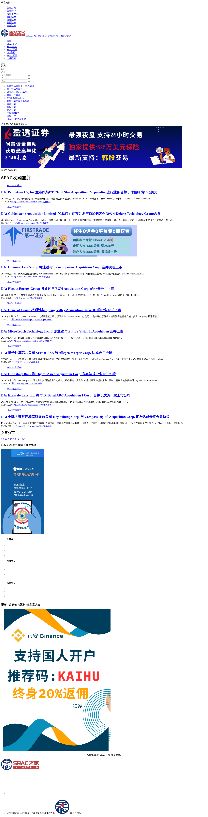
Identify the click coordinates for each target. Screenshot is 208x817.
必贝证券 (11, 16)
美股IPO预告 (13, 113)
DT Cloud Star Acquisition (26, 202)
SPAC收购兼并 (14, 185)
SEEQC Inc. (21, 362)
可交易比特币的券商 (17, 92)
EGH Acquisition (23, 298)
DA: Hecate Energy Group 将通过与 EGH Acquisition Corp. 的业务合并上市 (57, 288)
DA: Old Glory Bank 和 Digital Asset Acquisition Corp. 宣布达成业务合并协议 (58, 374)
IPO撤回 (11, 52)
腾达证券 (11, 110)
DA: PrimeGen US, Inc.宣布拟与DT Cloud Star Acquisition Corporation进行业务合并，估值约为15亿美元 (79, 192)
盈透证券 (11, 19)
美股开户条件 (13, 95)
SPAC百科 (12, 49)
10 (17, 439)
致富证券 (11, 25)
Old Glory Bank (22, 383)
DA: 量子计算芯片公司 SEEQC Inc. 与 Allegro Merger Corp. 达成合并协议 (56, 353)
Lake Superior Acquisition (26, 277)
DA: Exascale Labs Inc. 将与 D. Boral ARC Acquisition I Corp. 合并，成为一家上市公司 (65, 395)
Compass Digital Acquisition (27, 426)
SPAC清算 (12, 55)
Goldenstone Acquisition (25, 223)
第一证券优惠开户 (16, 89)
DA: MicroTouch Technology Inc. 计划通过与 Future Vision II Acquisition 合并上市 (62, 331)
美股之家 (11, 8)
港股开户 (11, 116)
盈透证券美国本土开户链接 (20, 86)
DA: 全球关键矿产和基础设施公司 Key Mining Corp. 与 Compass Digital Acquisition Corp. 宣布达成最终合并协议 (85, 417)
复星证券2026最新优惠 (18, 101)
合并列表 (11, 58)
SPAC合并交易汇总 (16, 119)
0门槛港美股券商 (15, 98)
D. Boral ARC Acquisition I (27, 405)
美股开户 (11, 10)
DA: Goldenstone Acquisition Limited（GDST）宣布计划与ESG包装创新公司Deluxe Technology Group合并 (81, 213)
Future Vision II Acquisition (27, 341)
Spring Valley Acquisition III (40, 319)
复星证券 (11, 22)
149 (23, 439)
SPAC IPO (12, 44)
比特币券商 (12, 13)
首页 (9, 41)
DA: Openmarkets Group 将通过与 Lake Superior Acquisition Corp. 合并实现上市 (61, 267)
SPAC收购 (12, 46)
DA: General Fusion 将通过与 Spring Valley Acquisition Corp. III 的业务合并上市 (61, 310)
